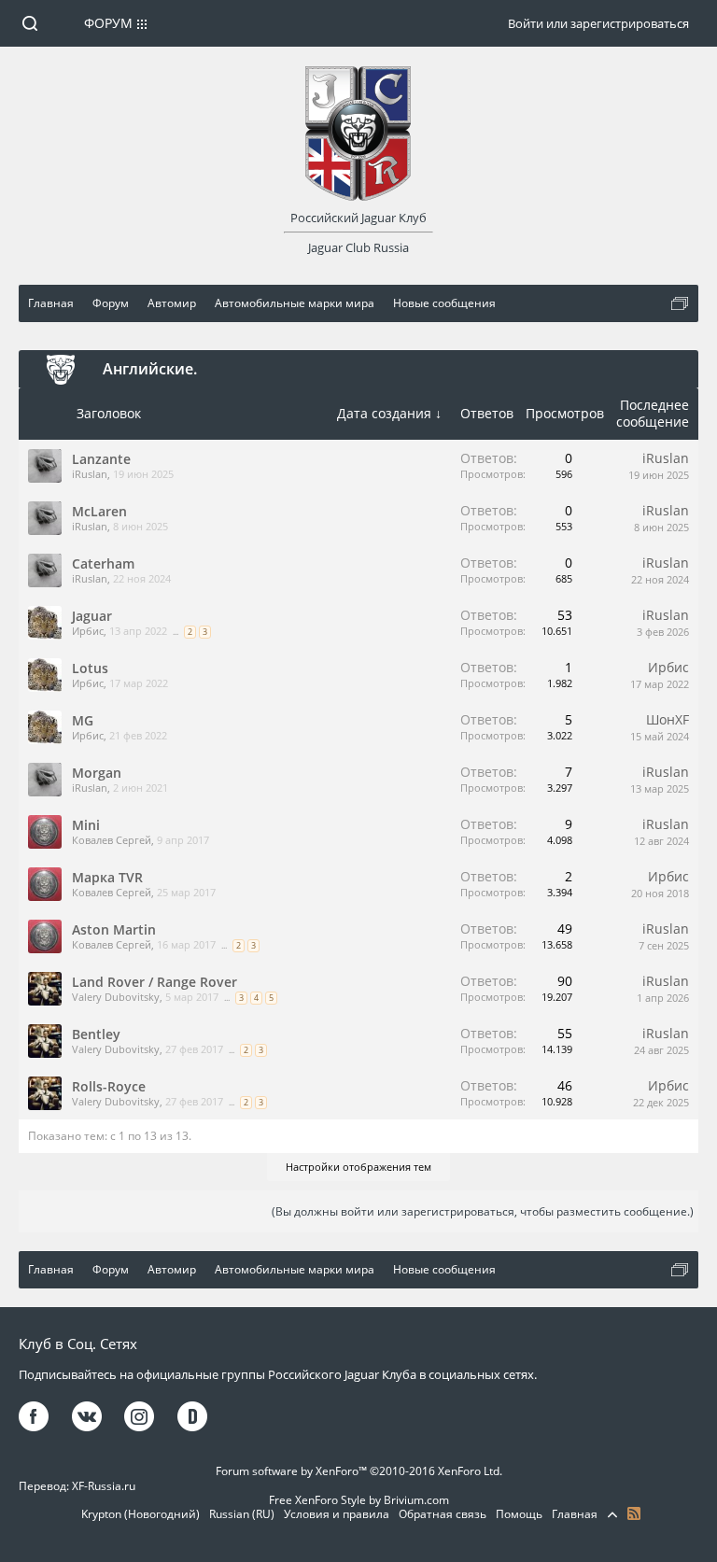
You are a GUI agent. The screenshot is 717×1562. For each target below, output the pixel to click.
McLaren (99, 511)
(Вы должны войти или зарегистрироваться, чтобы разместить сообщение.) (483, 1211)
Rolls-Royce (109, 1086)
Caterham (103, 563)
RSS (633, 1513)
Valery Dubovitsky (116, 997)
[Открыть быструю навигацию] (680, 303)
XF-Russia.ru (103, 1486)
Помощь (519, 1514)
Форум (108, 23)
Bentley (96, 1034)
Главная (575, 1514)
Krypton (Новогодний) (140, 1514)
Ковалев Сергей (111, 840)
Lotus (90, 668)
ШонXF (667, 719)
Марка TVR (107, 877)
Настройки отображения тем (358, 1167)
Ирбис (88, 631)
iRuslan (89, 474)
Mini (86, 825)
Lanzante (101, 459)
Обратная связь (442, 1514)
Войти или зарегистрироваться (598, 23)
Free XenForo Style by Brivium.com (359, 1500)
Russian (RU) (241, 1514)
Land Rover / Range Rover (154, 982)
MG (82, 720)
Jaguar (92, 616)
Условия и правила (336, 1514)
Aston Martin (114, 929)
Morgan (96, 772)
